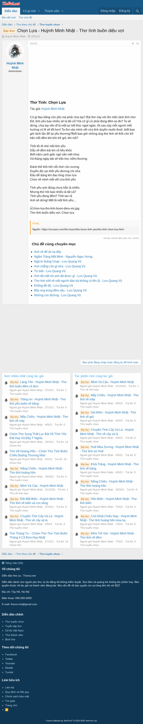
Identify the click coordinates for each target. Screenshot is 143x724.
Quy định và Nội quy (17, 691)
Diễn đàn (11, 11)
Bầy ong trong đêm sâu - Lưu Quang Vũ (60, 290)
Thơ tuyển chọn (18, 393)
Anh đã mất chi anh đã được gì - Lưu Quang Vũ (65, 276)
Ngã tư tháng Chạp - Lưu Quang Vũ (57, 261)
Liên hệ (9, 687)
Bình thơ (10, 639)
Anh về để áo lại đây (47, 251)
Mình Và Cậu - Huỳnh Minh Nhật (36, 485)
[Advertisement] (84, 72)
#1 (137, 43)
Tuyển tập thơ (13, 626)
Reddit (9, 667)
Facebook (11, 654)
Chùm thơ (15, 445)
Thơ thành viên (14, 634)
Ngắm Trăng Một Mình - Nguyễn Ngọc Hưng (63, 256)
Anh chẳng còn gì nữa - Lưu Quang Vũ (59, 266)
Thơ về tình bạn (18, 493)
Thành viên (52, 11)
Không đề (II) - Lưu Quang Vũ (53, 285)
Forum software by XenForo (71, 721)
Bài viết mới (9, 17)
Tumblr (9, 672)
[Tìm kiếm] (137, 11)
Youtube (10, 663)
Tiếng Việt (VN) (13, 563)
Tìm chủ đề (25, 17)
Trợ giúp (10, 700)
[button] (39, 11)
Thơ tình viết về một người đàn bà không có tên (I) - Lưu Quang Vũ (78, 280)
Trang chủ (11, 705)
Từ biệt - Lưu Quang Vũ (50, 271)
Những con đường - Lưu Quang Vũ (57, 295)
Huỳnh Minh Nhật (15, 36)
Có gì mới (29, 11)
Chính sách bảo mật (17, 696)
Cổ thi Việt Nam (14, 630)
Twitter (9, 658)
